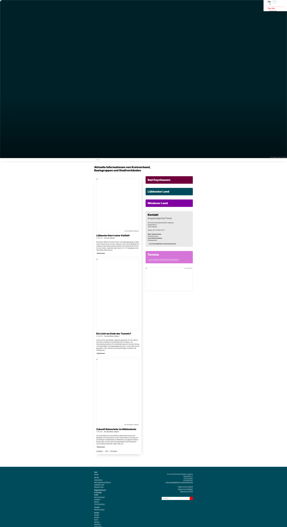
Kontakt (96, 515)
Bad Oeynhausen (159, 180)
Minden (96, 502)
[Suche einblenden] (279, 3)
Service (96, 512)
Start (95, 472)
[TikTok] (100, 3)
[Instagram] (97, 3)
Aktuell (96, 474)
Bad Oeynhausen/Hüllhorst (102, 482)
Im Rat (96, 494)
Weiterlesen (101, 253)
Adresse (96, 517)
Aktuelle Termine (99, 509)
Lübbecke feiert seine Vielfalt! (113, 235)
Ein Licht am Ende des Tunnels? (113, 333)
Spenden (97, 522)
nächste (114, 451)
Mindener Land (158, 203)
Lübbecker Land (158, 191)
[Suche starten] (191, 498)
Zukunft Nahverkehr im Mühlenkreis (116, 429)
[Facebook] (95, 3)
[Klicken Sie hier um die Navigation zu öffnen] (284, 3)
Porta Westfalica (99, 504)
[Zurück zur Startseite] (94, 159)
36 (111, 451)
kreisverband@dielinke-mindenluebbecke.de (162, 243)
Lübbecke (97, 499)
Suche (96, 519)
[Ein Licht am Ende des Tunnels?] (117, 294)
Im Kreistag (97, 492)
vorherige (99, 451)
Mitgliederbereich (100, 490)
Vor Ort (271, 8)
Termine (97, 507)
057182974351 (188, 480)
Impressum (97, 524)
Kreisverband (272, 11)
